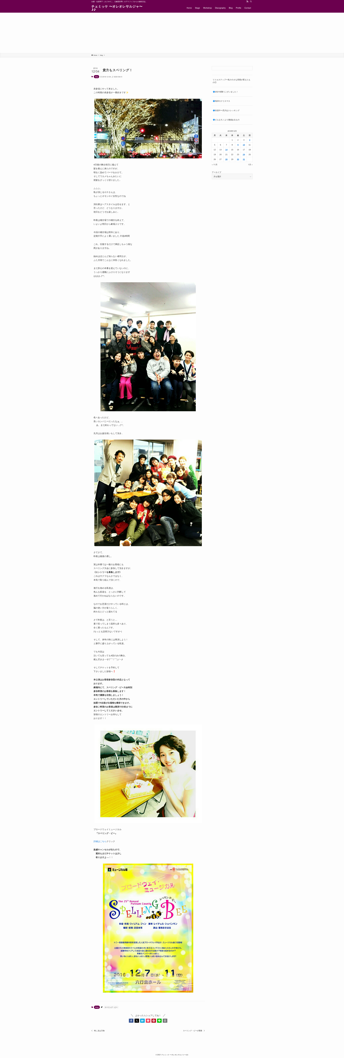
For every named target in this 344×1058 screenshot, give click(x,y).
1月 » (250, 164)
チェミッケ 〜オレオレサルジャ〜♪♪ (116, 8)
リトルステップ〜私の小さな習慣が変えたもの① (231, 81)
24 (244, 154)
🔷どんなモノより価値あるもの (226, 119)
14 (226, 150)
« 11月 (214, 164)
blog (96, 77)
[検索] (251, 1)
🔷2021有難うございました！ (225, 91)
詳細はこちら (100, 841)
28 (226, 159)
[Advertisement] (172, 33)
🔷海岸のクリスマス (221, 101)
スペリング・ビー (111, 1007)
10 (244, 145)
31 (244, 159)
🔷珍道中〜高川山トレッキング (226, 110)
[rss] (247, 1)
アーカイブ (216, 172)
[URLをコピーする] (165, 1021)
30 (238, 159)
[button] (131, 1021)
